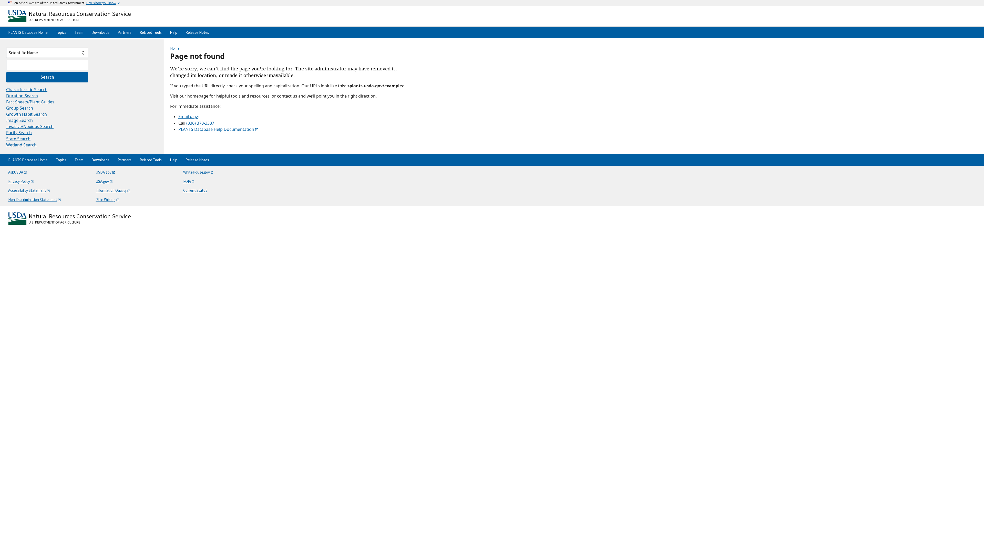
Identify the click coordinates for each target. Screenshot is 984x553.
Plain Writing (106, 199)
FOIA (187, 181)
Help (173, 32)
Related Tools (151, 32)
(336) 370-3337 (200, 123)
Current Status (195, 190)
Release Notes (197, 32)
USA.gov (102, 181)
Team (79, 32)
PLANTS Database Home (28, 32)
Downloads (100, 32)
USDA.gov (103, 172)
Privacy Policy (19, 181)
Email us (186, 116)
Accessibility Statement (27, 190)
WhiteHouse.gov (196, 172)
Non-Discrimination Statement (32, 199)
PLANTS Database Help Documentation (216, 129)
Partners (124, 32)
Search (47, 77)
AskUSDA (15, 172)
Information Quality (111, 190)
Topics (61, 32)
